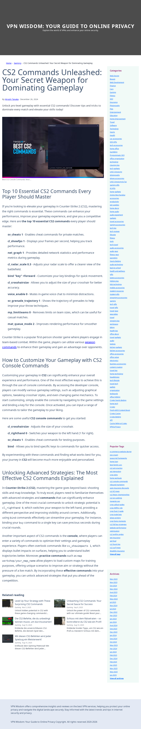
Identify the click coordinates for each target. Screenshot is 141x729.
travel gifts (114, 307)
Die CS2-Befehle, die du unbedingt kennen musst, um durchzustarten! (33, 620)
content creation (116, 367)
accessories (114, 198)
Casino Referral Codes (118, 423)
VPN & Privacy (115, 427)
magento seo (115, 501)
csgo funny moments (118, 521)
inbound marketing (117, 485)
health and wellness (117, 271)
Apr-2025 (113, 665)
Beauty (112, 79)
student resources (117, 291)
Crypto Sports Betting (118, 400)
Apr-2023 (113, 615)
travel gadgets (115, 337)
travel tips (113, 370)
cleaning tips (115, 165)
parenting (113, 258)
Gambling (113, 152)
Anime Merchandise (117, 195)
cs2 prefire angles (117, 534)
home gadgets (115, 192)
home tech (114, 403)
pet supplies (114, 205)
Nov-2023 (113, 582)
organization (115, 390)
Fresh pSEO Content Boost (120, 410)
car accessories (116, 139)
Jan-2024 (113, 635)
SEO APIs (113, 142)
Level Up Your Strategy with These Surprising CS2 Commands (32, 602)
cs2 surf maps (115, 547)
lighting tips (114, 281)
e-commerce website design (120, 451)
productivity (114, 201)
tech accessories (116, 145)
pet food (113, 541)
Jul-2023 (113, 602)
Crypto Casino (115, 413)
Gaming (17, 63)
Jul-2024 (113, 609)
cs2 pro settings (116, 498)
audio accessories (117, 248)
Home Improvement (117, 119)
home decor (114, 208)
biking (112, 327)
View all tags (115, 554)
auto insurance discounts (119, 488)
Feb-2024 (113, 595)
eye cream (114, 455)
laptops (113, 344)
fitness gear (114, 254)
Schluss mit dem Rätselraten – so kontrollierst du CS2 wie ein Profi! (84, 620)
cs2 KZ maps (115, 491)
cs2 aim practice (116, 468)
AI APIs (112, 188)
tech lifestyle (115, 380)
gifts (111, 274)
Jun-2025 (113, 675)
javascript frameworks (118, 458)
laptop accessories (117, 278)
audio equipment (116, 215)
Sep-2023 (113, 629)
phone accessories (117, 178)
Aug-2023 (113, 592)
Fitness (112, 96)
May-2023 (114, 645)
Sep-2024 (113, 639)
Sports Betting (115, 261)
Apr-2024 (113, 648)
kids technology (116, 284)
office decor (114, 334)
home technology (116, 374)
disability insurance (117, 551)
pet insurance (115, 538)
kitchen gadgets (116, 347)
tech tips (113, 228)
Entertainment (115, 112)
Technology (114, 129)
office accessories (117, 354)
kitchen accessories (117, 350)
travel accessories (117, 221)
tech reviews (115, 231)
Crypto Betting (115, 417)
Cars (111, 89)
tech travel (114, 245)
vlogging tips (115, 321)
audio (112, 341)
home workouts (116, 478)
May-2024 (114, 599)
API (111, 420)
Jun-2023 (113, 652)
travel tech (114, 384)
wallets (112, 387)
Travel (112, 122)
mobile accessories (117, 288)
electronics (114, 360)
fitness (112, 238)
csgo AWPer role (116, 508)
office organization (117, 158)
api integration (115, 471)
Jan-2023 (113, 619)
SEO (111, 99)
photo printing (115, 518)
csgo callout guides (117, 504)
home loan (114, 461)
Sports (112, 132)
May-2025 (114, 672)
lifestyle (113, 235)
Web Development (117, 82)
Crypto (112, 407)
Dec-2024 (113, 658)
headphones (114, 377)
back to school (115, 268)
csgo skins (114, 475)
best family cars (116, 465)
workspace (114, 324)
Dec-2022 (113, 612)
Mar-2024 (113, 589)
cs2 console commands (119, 481)
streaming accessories (118, 297)
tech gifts (113, 304)
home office (114, 148)
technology (114, 162)
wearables (114, 314)
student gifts (114, 294)
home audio (114, 211)
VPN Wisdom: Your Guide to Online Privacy (70, 26)
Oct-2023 (113, 642)
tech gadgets (115, 168)
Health (112, 135)
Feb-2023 (113, 655)
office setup (114, 357)
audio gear (114, 251)
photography (115, 175)
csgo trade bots (116, 514)
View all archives (117, 678)
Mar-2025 (113, 668)
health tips (114, 331)
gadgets (113, 218)
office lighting (115, 397)
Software (113, 125)
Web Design (114, 76)
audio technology (116, 264)
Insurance (114, 102)
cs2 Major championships (119, 494)
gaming (113, 301)
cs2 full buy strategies (118, 524)
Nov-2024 (113, 605)
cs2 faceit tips (115, 544)
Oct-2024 (113, 586)
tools (112, 241)
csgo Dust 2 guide (117, 511)
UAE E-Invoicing (116, 172)
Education (113, 115)
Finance (113, 86)
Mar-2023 (113, 579)
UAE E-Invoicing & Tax (118, 182)
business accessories (118, 364)
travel (112, 317)
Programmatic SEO (117, 155)
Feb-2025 (113, 662)
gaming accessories (117, 225)
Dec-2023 (113, 632)
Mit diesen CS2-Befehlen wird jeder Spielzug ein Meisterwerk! (33, 638)
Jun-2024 (113, 622)
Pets (111, 109)
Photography (115, 105)
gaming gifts (114, 185)
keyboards (114, 394)
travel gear (114, 311)
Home (8, 63)
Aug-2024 (113, 625)
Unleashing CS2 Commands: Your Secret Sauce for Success (84, 602)
